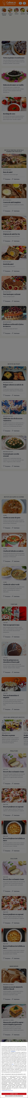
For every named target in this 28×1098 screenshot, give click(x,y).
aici (13, 1064)
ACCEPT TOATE (14, 1093)
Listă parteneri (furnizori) (7, 1090)
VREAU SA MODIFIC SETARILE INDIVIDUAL (14, 1095)
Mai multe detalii (13, 1051)
